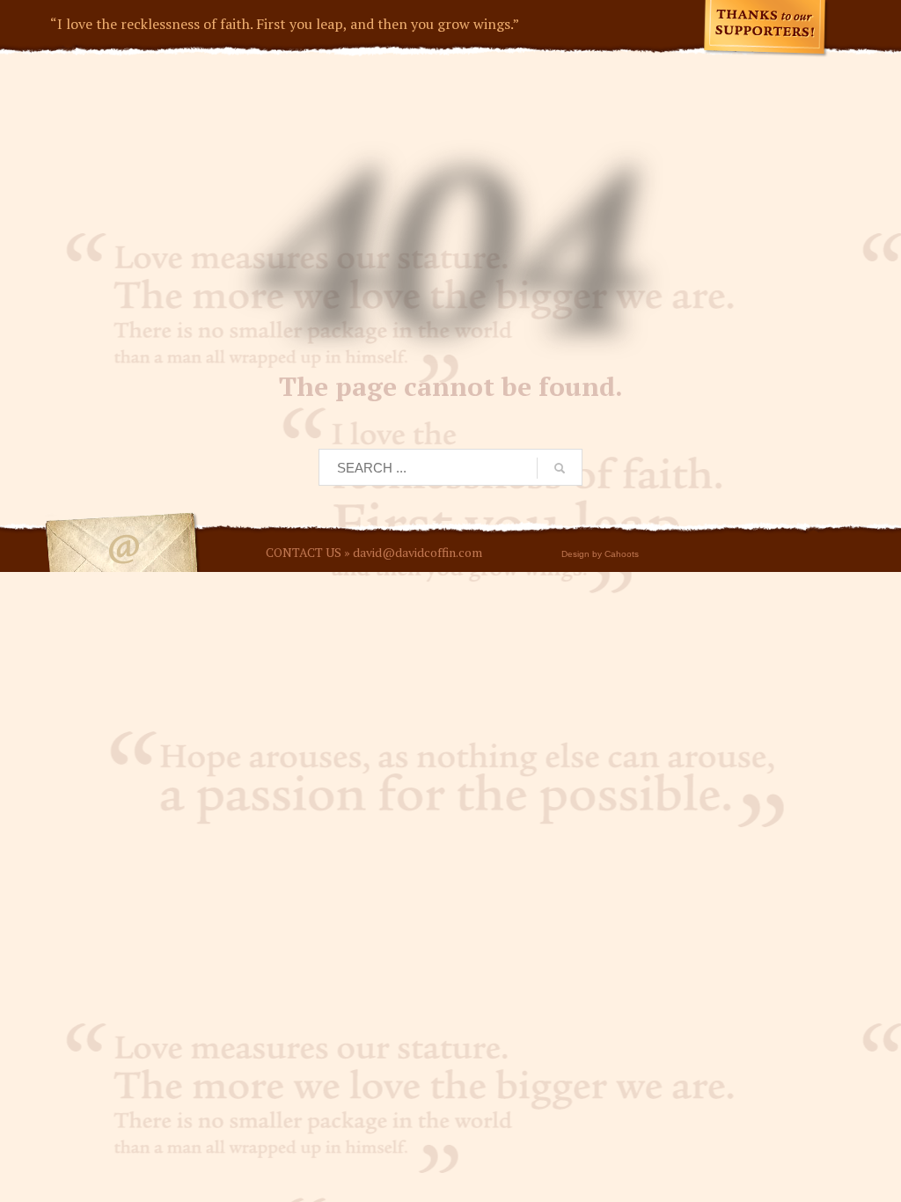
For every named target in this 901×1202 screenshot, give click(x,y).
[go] (559, 468)
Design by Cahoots (600, 554)
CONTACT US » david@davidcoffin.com (374, 552)
